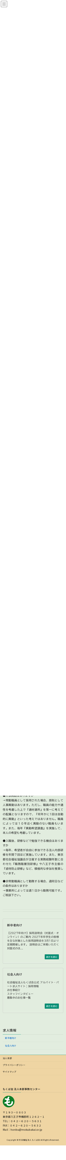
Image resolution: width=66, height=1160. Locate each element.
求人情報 (9, 1030)
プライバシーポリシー (14, 1064)
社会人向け (10, 1045)
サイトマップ (9, 1071)
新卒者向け (10, 1038)
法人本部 (7, 1058)
